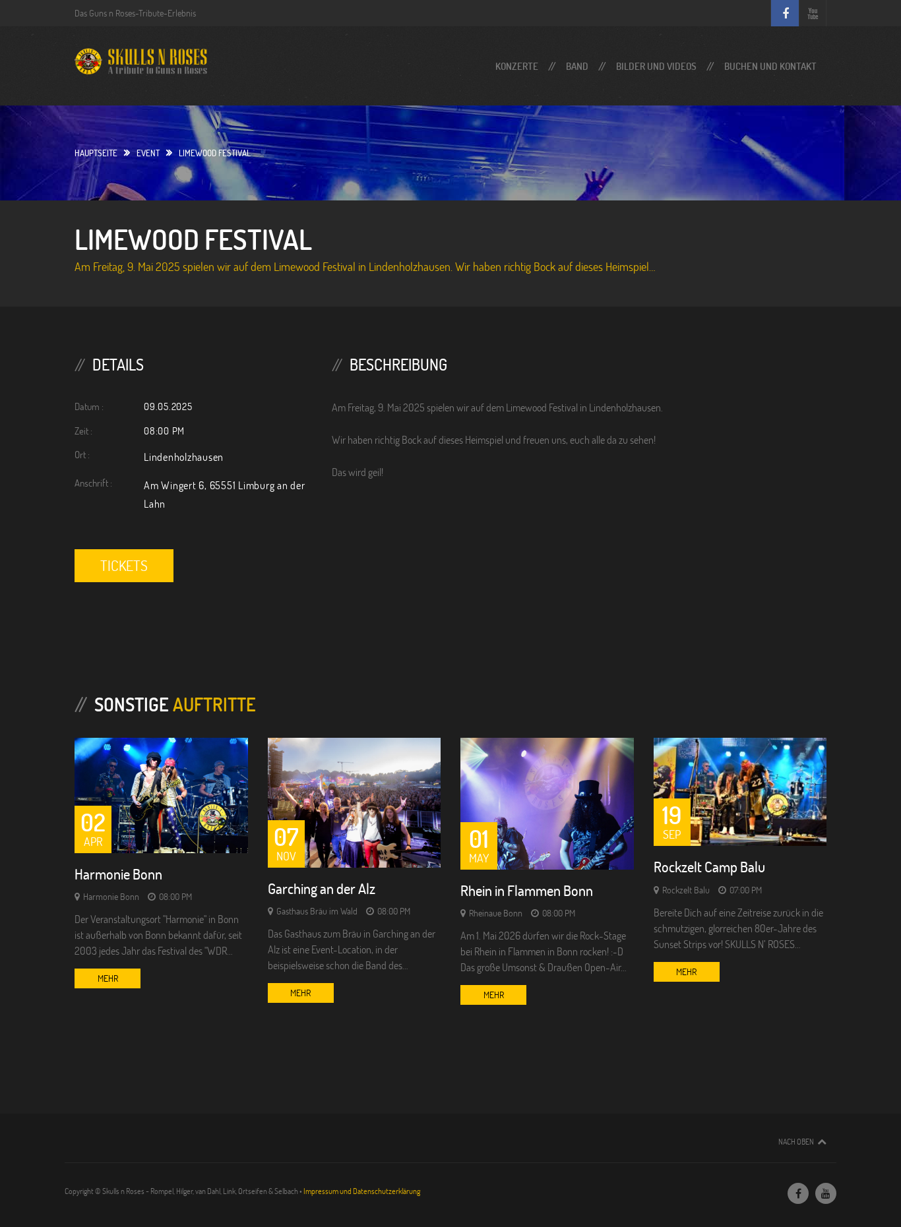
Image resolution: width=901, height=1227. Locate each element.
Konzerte (516, 66)
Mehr (108, 978)
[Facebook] (798, 1193)
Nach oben (796, 1141)
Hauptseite (96, 153)
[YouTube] (825, 1193)
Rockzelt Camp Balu (709, 866)
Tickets (124, 565)
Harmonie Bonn (118, 873)
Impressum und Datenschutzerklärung (361, 1190)
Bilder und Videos (656, 66)
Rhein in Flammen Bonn (526, 890)
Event (148, 153)
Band (577, 66)
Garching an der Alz (321, 888)
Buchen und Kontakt (770, 66)
